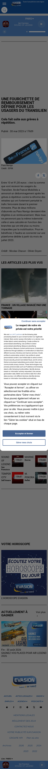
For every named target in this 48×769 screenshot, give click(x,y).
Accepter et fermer (24, 433)
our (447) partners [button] (16, 334)
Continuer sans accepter (33, 321)
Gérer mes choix (24, 442)
